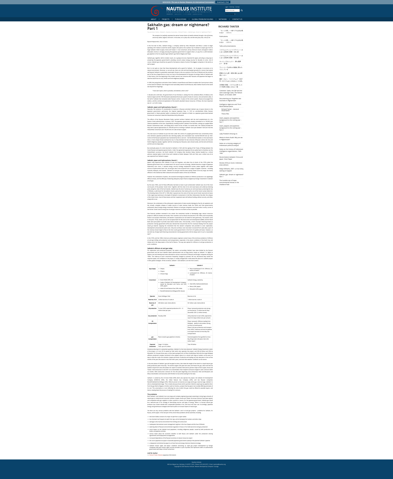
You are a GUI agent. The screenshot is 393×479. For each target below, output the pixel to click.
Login (226, 7)
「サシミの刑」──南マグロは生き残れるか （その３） (231, 41)
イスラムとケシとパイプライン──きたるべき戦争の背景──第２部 (231, 57)
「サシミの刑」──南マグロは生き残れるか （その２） (231, 32)
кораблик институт (197, 14)
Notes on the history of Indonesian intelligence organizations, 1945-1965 (231, 151)
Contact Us (237, 19)
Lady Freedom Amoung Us (228, 134)
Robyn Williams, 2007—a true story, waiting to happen (231, 170)
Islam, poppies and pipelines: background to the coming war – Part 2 (230, 128)
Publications (180, 19)
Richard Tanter (182, 32)
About (153, 19)
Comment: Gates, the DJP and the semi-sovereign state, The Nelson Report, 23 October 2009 (230, 93)
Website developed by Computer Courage (207, 466)
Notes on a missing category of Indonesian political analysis (230, 144)
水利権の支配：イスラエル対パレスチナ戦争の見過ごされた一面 (230, 86)
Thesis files (225, 114)
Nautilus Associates (171, 32)
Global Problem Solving (202, 19)
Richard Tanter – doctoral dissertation (230, 110)
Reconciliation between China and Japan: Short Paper (231, 158)
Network (223, 19)
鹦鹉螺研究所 (170, 14)
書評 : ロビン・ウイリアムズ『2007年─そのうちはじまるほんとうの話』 (231, 80)
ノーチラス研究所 (187, 14)
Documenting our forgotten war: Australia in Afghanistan (230, 100)
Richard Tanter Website (156, 455)
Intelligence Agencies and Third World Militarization (230, 105)
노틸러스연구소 (177, 14)
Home (157, 32)
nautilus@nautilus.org (219, 464)
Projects (165, 19)
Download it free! (223, 2)
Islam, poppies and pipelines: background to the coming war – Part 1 (230, 120)
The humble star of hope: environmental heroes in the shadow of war (229, 182)
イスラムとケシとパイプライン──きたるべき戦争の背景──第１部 (231, 51)
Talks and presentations (227, 46)
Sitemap (231, 7)
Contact (237, 7)
